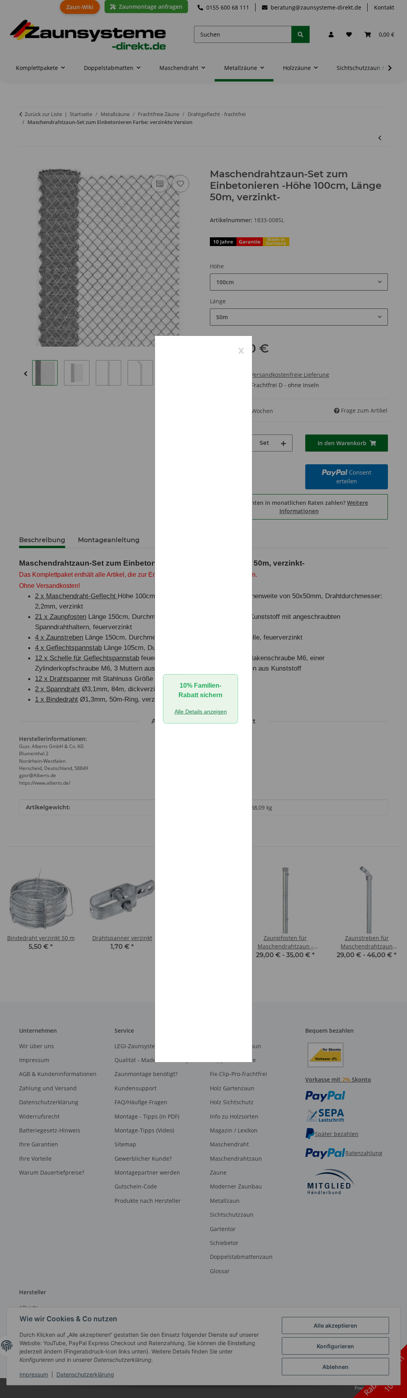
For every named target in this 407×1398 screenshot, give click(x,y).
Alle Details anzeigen (200, 711)
